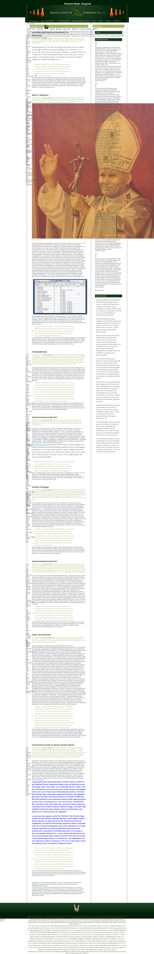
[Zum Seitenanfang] (28, 916)
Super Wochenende (41, 635)
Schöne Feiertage (40, 487)
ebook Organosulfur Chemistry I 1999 (111, 932)
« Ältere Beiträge (37, 887)
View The (123, 943)
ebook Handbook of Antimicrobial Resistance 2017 (60, 926)
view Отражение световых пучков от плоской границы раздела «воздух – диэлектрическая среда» (89, 937)
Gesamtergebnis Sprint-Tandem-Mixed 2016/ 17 (47, 782)
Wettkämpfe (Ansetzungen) (50, 383)
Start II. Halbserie (40, 95)
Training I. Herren (100, 66)
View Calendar (99, 290)
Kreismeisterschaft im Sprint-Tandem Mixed (53, 745)
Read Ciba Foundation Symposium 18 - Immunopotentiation (73, 928)
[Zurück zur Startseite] (75, 12)
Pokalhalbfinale (39, 352)
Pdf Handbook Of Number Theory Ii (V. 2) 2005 (110, 934)
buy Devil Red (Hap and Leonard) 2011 (77, 943)
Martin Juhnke (47, 38)
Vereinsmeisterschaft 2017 (44, 417)
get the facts (120, 928)
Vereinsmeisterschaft (48, 462)
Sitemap (2, 919)
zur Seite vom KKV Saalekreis (42, 816)
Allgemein (45, 64)
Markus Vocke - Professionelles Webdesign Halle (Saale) (89, 918)
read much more (44, 928)
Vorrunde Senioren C (38, 47)
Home (2, 921)
